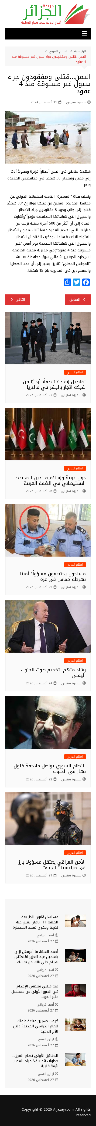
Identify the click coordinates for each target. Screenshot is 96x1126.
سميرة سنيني (76, 102)
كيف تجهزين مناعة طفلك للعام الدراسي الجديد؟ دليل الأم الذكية (35, 1026)
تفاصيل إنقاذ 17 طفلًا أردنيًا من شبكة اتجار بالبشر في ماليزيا (54, 384)
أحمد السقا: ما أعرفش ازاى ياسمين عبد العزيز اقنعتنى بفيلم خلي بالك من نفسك (36, 957)
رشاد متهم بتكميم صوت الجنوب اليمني (53, 672)
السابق (74, 299)
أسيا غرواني (45, 935)
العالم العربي (75, 372)
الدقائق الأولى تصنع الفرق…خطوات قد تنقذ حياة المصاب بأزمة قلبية (35, 1061)
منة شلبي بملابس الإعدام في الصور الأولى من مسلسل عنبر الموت (34, 991)
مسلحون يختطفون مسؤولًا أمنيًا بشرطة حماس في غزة (53, 576)
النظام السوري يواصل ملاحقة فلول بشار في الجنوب (50, 768)
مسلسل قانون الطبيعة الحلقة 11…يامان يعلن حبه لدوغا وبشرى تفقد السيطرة (35, 922)
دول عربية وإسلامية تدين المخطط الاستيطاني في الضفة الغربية (50, 480)
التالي (20, 299)
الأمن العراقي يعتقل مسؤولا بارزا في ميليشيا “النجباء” (51, 865)
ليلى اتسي (46, 1039)
